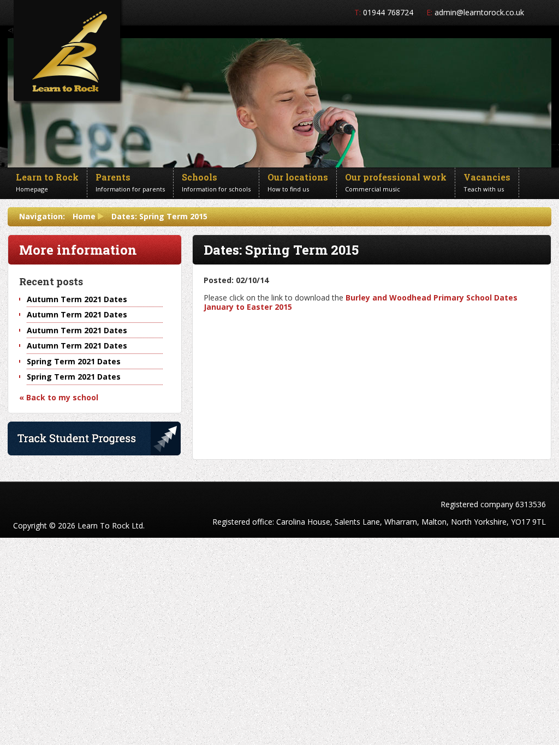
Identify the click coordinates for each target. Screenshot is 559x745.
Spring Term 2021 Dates (74, 361)
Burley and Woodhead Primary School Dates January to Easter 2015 (361, 302)
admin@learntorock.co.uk (479, 12)
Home (84, 216)
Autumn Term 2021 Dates (77, 299)
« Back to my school (58, 397)
